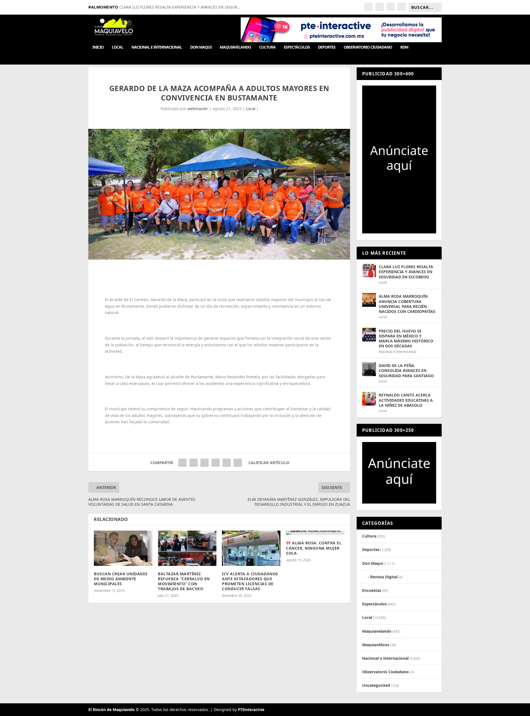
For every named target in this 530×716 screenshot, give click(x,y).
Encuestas (371, 590)
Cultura (267, 47)
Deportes (326, 47)
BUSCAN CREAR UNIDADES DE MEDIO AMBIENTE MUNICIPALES (121, 578)
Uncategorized (376, 685)
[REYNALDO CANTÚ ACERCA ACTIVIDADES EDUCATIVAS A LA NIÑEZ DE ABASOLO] (369, 399)
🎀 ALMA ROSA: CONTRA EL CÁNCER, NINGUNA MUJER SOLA (313, 547)
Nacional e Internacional (156, 47)
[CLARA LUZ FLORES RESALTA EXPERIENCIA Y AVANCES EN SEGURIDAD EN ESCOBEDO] (369, 270)
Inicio (98, 47)
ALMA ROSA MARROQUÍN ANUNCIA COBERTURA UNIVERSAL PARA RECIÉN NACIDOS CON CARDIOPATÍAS (407, 304)
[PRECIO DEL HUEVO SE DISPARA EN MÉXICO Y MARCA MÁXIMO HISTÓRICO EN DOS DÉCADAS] (369, 335)
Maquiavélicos (375, 644)
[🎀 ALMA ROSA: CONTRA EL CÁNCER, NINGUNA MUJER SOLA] (315, 533)
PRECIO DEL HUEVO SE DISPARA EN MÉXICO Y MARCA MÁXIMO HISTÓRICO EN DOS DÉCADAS (406, 338)
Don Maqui (200, 47)
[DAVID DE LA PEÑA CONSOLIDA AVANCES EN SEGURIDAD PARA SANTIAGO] (369, 369)
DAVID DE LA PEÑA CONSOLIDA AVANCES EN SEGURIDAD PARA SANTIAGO (406, 370)
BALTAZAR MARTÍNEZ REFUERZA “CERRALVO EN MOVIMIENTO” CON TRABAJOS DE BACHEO (184, 581)
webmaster (197, 108)
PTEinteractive (251, 709)
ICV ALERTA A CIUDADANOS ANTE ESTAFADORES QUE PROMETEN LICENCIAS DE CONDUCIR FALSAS (250, 581)
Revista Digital (384, 576)
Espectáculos (297, 47)
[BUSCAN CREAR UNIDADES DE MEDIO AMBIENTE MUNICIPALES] (123, 548)
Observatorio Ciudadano (368, 47)
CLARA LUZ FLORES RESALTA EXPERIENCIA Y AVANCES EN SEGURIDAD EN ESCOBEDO (406, 271)
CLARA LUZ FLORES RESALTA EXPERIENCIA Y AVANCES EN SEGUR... (179, 7)
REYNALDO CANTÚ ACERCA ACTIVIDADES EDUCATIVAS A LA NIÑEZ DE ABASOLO (406, 400)
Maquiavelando (235, 47)
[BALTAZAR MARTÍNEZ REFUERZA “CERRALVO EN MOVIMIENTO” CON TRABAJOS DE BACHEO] (187, 548)
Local (117, 47)
